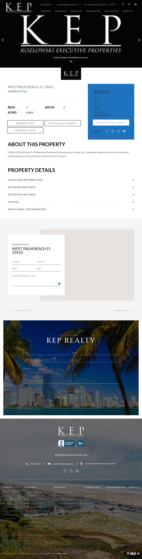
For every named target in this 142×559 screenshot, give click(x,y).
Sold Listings (59, 511)
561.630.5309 (46, 4)
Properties (46, 11)
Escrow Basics (30, 522)
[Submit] (59, 284)
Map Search (7, 503)
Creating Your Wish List (34, 503)
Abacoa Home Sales (114, 515)
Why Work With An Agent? (35, 492)
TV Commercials (113, 503)
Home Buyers (60, 11)
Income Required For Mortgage (36, 518)
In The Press (112, 499)
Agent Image (62, 553)
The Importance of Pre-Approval (37, 511)
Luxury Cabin (8, 496)
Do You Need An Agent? (63, 492)
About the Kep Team (116, 487)
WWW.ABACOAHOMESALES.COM (71, 455)
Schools (88, 499)
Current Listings (9, 492)
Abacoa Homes (91, 496)
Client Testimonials (114, 496)
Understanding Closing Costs (36, 526)
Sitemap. (36, 553)
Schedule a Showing (62, 123)
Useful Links (90, 503)
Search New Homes (10, 507)
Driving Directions (114, 511)
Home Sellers (76, 11)
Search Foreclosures (11, 511)
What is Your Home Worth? (65, 496)
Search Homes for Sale (12, 499)
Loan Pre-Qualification (33, 515)
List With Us (59, 515)
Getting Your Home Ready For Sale (68, 503)
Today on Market (60, 499)
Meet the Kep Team (114, 492)
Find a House (29, 499)
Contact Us (127, 11)
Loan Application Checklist (35, 507)
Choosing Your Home (32, 496)
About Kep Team (111, 11)
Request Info (25, 123)
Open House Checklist (63, 507)
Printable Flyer (25, 130)
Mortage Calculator (111, 122)
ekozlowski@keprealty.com (67, 4)
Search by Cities (9, 518)
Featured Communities (94, 492)
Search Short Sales (10, 515)
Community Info (93, 11)
